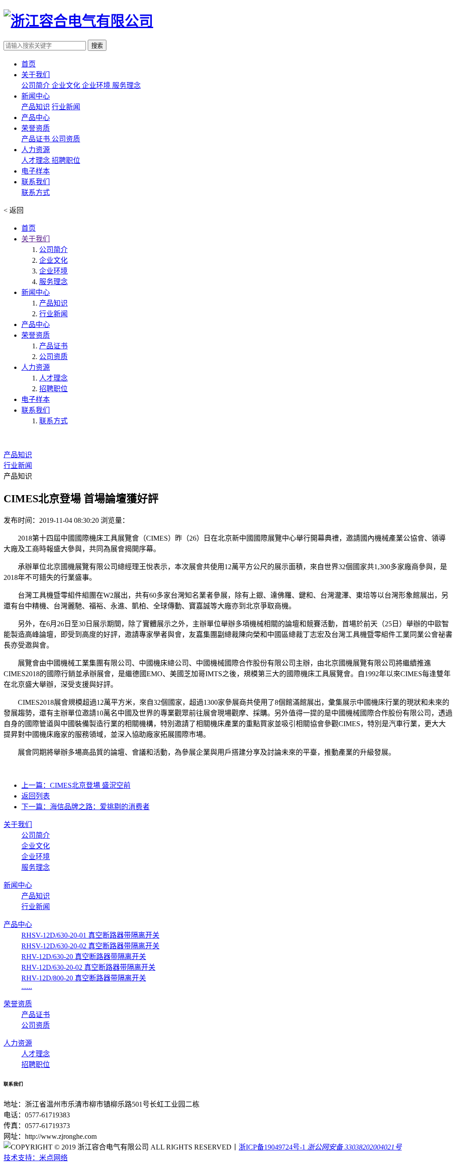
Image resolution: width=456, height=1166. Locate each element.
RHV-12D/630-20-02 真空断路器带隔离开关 (88, 967)
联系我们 (35, 410)
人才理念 (36, 160)
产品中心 (35, 324)
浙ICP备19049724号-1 (272, 1147)
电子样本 (35, 399)
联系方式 (35, 192)
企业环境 (97, 85)
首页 (28, 228)
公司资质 (66, 139)
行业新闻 (66, 107)
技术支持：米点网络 (36, 1158)
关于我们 (35, 239)
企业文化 (67, 85)
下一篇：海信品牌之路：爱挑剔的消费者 (85, 806)
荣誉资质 (35, 335)
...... (26, 986)
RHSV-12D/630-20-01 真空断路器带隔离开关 (90, 935)
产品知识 (35, 107)
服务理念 (126, 85)
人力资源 (35, 367)
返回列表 (35, 796)
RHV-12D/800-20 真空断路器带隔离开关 (83, 978)
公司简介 (36, 85)
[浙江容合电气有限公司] (78, 21)
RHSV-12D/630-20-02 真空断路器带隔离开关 (90, 946)
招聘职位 (66, 160)
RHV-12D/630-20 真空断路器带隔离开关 (83, 956)
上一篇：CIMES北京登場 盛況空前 (75, 785)
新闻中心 (35, 292)
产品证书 (36, 139)
